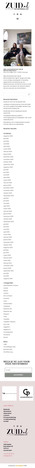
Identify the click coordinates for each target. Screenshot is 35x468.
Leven (5, 301)
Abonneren (7, 411)
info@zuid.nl (7, 456)
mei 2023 (6, 229)
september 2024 (8, 196)
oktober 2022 (7, 245)
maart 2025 (7, 180)
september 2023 (8, 221)
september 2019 (8, 271)
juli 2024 (6, 198)
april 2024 (6, 206)
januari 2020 (7, 268)
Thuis (5, 316)
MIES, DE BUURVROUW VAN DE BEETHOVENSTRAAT (13, 70)
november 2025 (8, 159)
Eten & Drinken (7, 296)
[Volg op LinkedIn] (21, 14)
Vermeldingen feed (9, 347)
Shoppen (6, 314)
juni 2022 (6, 252)
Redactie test (7, 309)
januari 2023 (7, 240)
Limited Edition (7, 303)
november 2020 (8, 265)
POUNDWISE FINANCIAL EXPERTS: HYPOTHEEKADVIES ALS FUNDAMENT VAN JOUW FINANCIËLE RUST (17, 118)
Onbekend (6, 306)
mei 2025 (6, 175)
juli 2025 (5, 170)
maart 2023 (7, 234)
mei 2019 (6, 276)
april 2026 (6, 146)
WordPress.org (8, 352)
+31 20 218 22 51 (8, 454)
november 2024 (8, 190)
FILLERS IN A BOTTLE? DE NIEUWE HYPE (14, 102)
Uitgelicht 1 (6, 327)
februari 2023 (7, 237)
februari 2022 (7, 258)
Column (5, 293)
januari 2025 (7, 185)
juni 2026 (6, 141)
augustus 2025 (8, 167)
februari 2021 (7, 263)
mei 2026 (6, 144)
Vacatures (6, 335)
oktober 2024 (7, 193)
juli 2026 (5, 138)
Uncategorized (8, 332)
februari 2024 (7, 211)
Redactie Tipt (7, 311)
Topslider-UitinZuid (9, 322)
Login (5, 344)
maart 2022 (7, 255)
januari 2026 (7, 154)
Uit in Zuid (6, 324)
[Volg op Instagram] (17, 14)
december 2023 (8, 216)
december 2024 (8, 188)
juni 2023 (6, 227)
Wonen (5, 337)
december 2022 (8, 242)
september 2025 (8, 164)
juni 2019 (6, 273)
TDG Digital (19, 465)
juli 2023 (5, 224)
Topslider (6, 319)
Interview (25, 72)
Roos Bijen (10, 72)
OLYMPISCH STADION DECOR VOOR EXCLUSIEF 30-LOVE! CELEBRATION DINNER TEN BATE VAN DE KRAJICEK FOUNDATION (17, 106)
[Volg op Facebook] (14, 14)
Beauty (5, 291)
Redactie (6, 409)
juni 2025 (6, 172)
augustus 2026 (8, 136)
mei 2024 (6, 203)
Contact (6, 415)
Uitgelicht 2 (6, 329)
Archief (5, 288)
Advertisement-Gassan (10, 285)
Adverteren (7, 413)
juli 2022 (5, 250)
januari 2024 (7, 214)
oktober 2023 (7, 219)
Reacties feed (7, 349)
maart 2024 (7, 208)
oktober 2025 (7, 162)
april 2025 (6, 177)
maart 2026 (7, 149)
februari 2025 (7, 183)
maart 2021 (6, 260)
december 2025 (8, 157)
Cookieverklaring (9, 419)
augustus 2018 (7, 278)
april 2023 (6, 232)
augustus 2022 (8, 247)
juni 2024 (6, 201)
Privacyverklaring (9, 417)
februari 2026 (7, 151)
